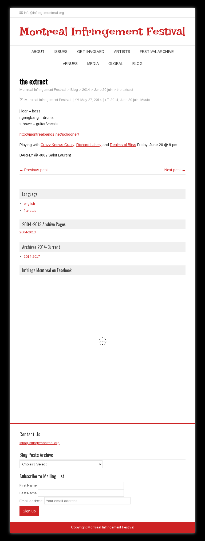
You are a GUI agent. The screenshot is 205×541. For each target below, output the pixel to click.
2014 (114, 100)
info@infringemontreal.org (39, 443)
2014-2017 (32, 256)
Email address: (31, 501)
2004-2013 (27, 232)
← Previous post (33, 170)
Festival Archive (157, 51)
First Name (28, 485)
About (38, 51)
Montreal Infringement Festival (102, 31)
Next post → (175, 170)
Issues (61, 51)
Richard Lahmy (88, 145)
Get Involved (90, 51)
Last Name (28, 493)
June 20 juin (129, 100)
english (29, 204)
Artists (122, 51)
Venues (70, 63)
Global (115, 63)
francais (30, 211)
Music (145, 100)
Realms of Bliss (123, 145)
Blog (137, 63)
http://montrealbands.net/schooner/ (49, 134)
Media (93, 63)
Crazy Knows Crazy (57, 145)
